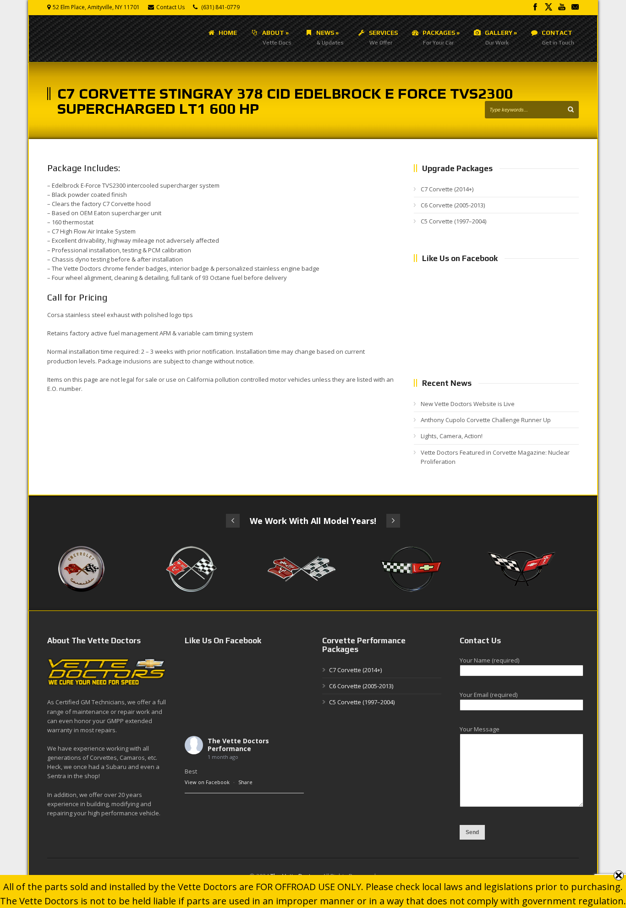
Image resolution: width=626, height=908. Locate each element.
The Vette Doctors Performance (238, 744)
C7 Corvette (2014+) (447, 189)
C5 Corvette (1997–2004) (453, 221)
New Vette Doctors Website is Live (468, 404)
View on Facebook (207, 782)
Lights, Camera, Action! (452, 436)
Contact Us (170, 7)
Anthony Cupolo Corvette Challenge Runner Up (486, 420)
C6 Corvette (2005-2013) (453, 205)
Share (245, 782)
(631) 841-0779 (220, 7)
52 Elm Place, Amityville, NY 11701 (96, 7)
